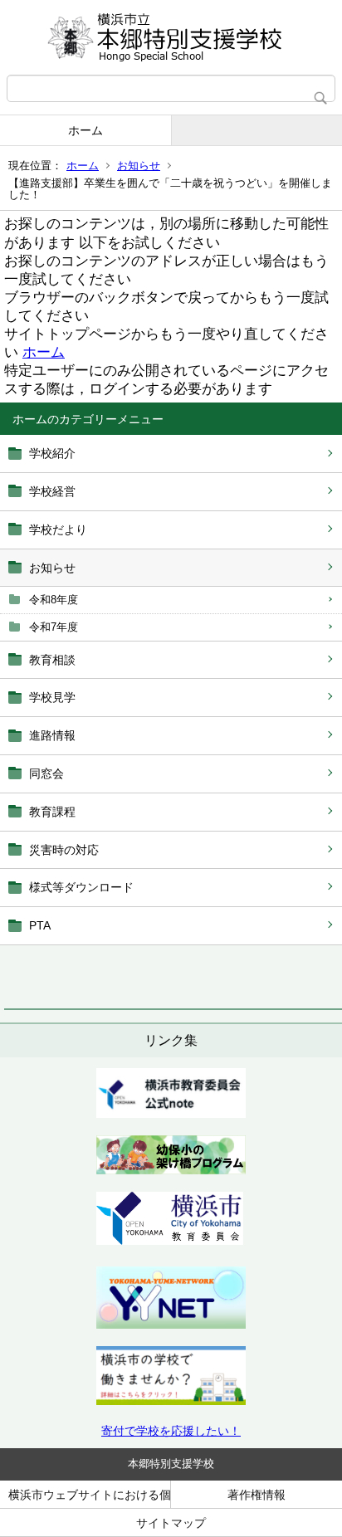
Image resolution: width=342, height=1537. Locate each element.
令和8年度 (53, 599)
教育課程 (52, 811)
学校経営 (52, 491)
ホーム (85, 130)
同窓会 (46, 773)
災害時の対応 (64, 849)
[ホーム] (171, 37)
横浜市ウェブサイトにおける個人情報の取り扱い (89, 1494)
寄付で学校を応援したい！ (171, 1430)
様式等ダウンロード (81, 887)
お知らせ (138, 165)
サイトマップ (171, 1523)
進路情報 (52, 735)
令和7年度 (53, 627)
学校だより (58, 529)
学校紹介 (52, 453)
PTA (40, 925)
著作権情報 (256, 1494)
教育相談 (52, 659)
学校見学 (52, 697)
